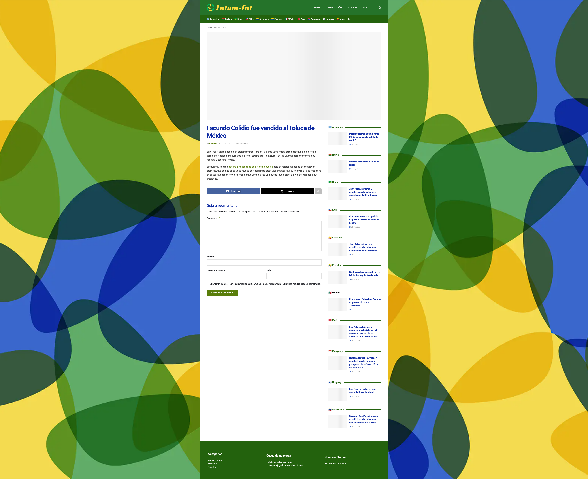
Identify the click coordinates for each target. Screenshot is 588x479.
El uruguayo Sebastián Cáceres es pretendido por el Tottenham (365, 302)
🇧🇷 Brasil (238, 19)
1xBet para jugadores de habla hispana (284, 465)
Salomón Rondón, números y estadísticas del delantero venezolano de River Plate (363, 419)
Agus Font (213, 143)
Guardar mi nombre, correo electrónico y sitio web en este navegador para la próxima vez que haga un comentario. (265, 284)
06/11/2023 (355, 144)
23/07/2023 (227, 143)
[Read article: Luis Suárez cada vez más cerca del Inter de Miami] (337, 394)
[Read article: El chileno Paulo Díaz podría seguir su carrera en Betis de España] (337, 221)
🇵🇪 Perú (301, 19)
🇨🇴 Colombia (262, 19)
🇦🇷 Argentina (213, 19)
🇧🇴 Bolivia (227, 19)
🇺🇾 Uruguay (328, 19)
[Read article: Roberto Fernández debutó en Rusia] (337, 166)
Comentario (213, 218)
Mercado (352, 7)
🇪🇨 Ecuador (276, 19)
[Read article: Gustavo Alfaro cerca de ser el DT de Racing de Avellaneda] (337, 277)
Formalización (333, 7)
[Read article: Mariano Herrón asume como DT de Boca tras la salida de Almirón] (337, 138)
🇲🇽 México (290, 19)
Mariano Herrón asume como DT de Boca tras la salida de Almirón (364, 137)
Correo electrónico (217, 270)
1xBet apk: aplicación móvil (279, 462)
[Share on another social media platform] (318, 191)
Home (209, 28)
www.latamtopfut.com (335, 463)
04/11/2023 (355, 227)
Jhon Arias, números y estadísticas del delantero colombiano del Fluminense (363, 192)
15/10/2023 (355, 279)
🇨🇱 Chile (250, 19)
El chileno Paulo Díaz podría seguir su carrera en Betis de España (364, 219)
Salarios (367, 7)
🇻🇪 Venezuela (343, 19)
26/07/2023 (355, 169)
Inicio (317, 7)
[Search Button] (380, 7)
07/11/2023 (355, 199)
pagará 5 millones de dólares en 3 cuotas (250, 166)
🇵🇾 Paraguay (314, 19)
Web (268, 270)
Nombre (212, 256)
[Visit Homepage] (229, 7)
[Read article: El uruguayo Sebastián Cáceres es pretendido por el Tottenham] (337, 304)
